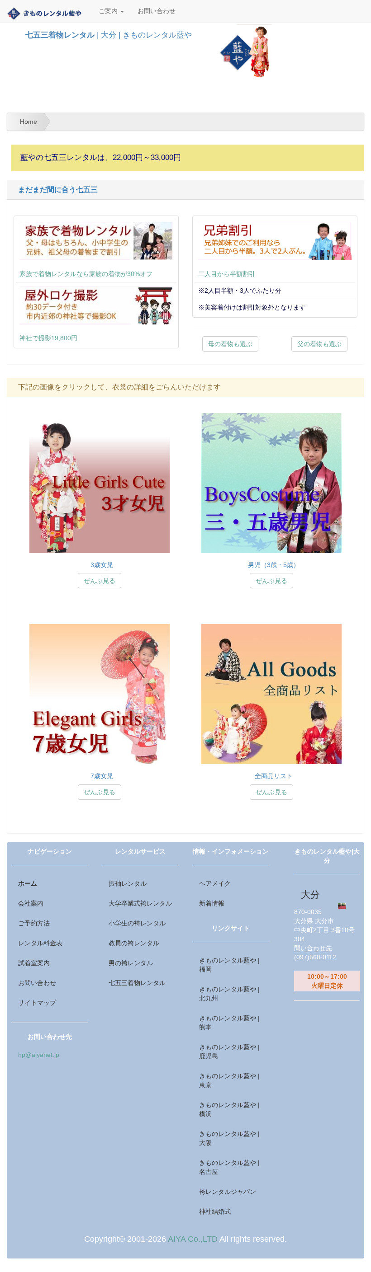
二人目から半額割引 (226, 273)
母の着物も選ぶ (230, 343)
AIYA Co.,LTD (193, 1239)
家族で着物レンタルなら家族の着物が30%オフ (85, 273)
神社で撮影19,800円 (48, 338)
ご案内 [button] (109, 11)
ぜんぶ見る (99, 580)
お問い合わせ (157, 11)
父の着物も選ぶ (319, 343)
